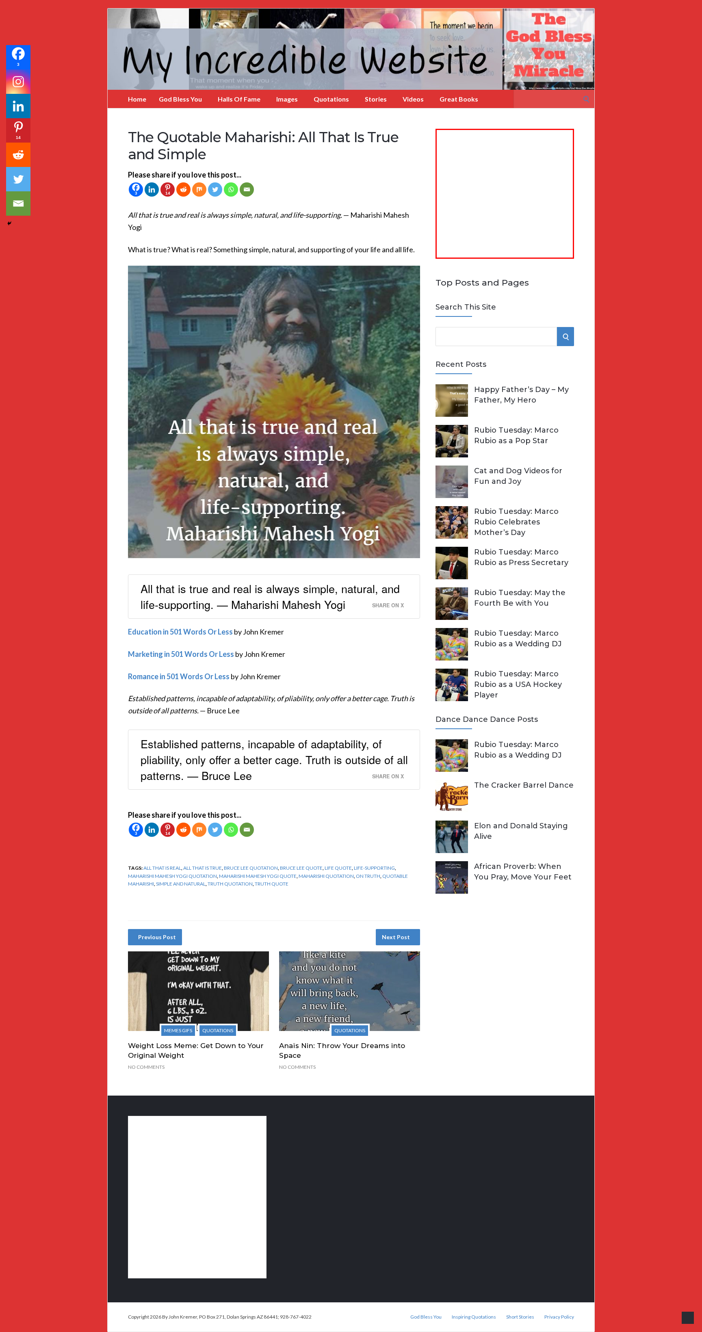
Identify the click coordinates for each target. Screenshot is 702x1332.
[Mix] (199, 189)
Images (287, 99)
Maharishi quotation (326, 876)
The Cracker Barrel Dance (524, 785)
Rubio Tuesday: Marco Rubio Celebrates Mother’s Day (516, 522)
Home (137, 99)
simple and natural (181, 884)
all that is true (202, 868)
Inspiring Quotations (474, 1317)
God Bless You (180, 99)
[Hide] (9, 223)
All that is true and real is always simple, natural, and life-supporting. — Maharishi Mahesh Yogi (270, 596)
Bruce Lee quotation (251, 868)
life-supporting (374, 868)
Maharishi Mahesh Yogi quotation (172, 876)
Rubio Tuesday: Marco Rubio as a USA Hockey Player (518, 684)
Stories (376, 99)
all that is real (162, 868)
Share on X (388, 605)
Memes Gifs (178, 1030)
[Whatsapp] (231, 189)
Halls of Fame (239, 99)
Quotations (331, 99)
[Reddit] (183, 189)
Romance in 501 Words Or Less (179, 676)
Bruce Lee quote (301, 868)
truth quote (271, 884)
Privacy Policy (559, 1317)
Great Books (459, 99)
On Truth (368, 876)
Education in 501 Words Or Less (180, 631)
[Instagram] (18, 81)
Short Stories (520, 1317)
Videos (413, 99)
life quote (338, 868)
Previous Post (157, 936)
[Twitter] (215, 189)
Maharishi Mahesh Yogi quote (258, 876)
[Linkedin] (152, 189)
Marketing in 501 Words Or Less (181, 654)
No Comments (146, 1067)
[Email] (247, 189)
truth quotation (230, 884)
